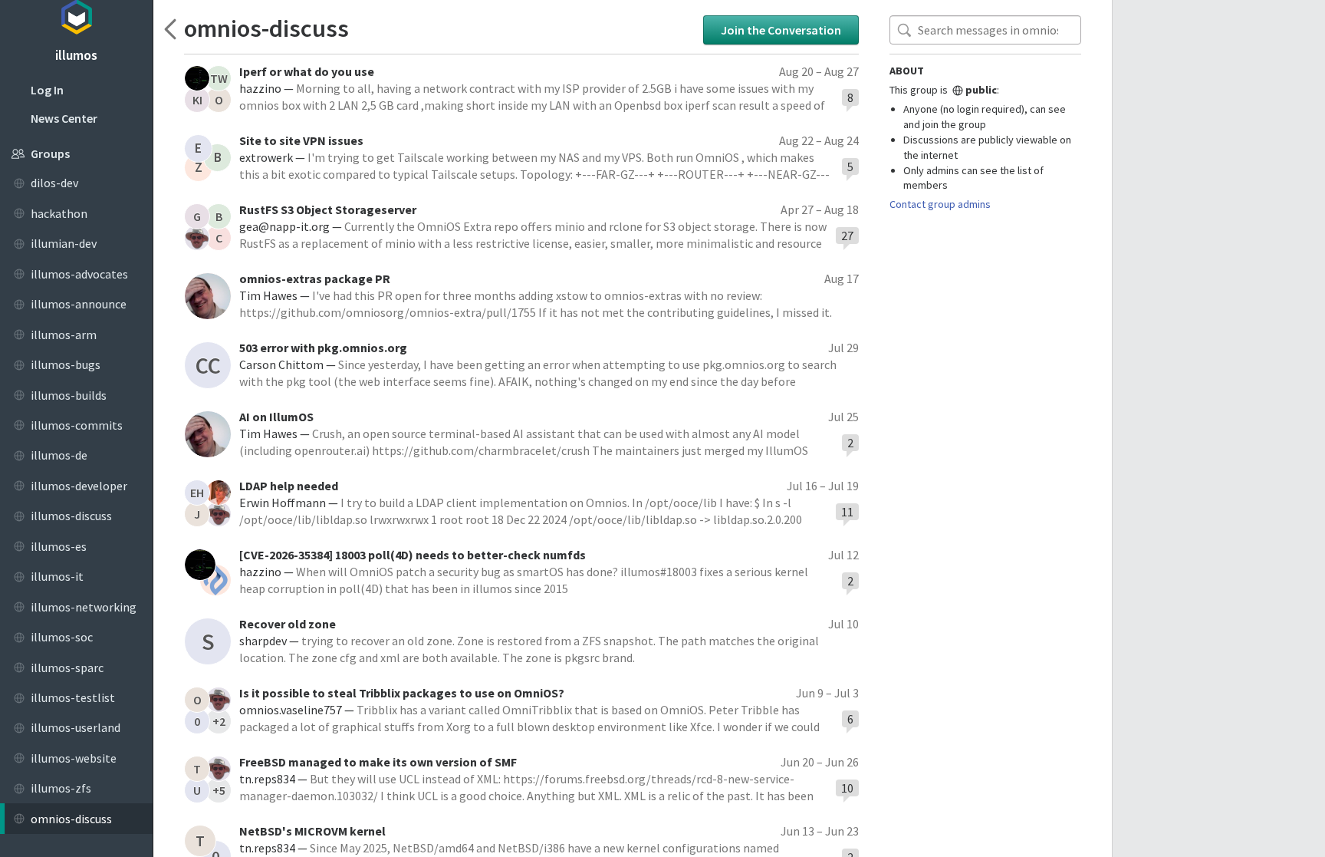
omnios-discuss (266, 28)
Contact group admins (940, 204)
